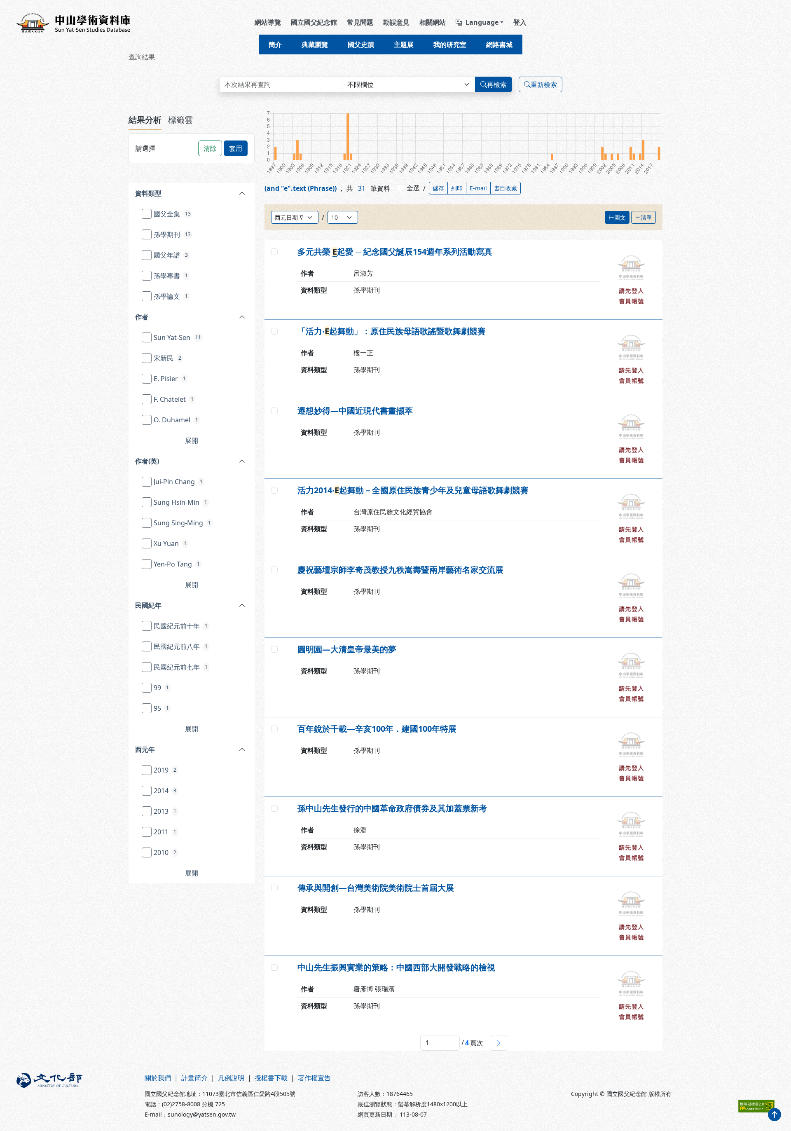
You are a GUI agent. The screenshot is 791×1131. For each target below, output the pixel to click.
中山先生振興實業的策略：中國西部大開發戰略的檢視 (396, 967)
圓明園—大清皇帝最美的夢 (346, 649)
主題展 (404, 44)
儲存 (438, 188)
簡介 (275, 44)
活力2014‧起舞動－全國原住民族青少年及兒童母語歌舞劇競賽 (413, 490)
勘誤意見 (396, 22)
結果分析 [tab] (145, 119)
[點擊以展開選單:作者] (213, 317)
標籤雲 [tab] (180, 119)
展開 (191, 440)
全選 (413, 187)
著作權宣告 (314, 1077)
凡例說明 (231, 1077)
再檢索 (497, 84)
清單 (646, 217)
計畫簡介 (194, 1077)
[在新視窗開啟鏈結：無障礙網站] (756, 1106)
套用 (235, 148)
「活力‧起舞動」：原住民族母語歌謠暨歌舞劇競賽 (391, 331)
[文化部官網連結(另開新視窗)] (75, 1096)
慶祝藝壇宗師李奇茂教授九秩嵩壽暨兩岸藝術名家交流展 (400, 570)
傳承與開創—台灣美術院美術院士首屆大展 (375, 888)
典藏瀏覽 (315, 44)
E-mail (478, 188)
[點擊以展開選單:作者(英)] (216, 461)
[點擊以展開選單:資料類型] (217, 193)
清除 (210, 148)
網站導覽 (268, 22)
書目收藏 (505, 188)
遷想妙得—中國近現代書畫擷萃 (355, 411)
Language (482, 22)
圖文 (620, 217)
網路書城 (499, 44)
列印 (457, 188)
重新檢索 (544, 84)
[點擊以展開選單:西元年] (215, 749)
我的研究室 (449, 44)
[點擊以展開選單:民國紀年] (217, 605)
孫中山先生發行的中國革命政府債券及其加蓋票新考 (392, 808)
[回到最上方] (774, 1114)
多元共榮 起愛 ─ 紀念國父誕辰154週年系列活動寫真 (394, 252)
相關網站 (432, 22)
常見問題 (360, 22)
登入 (520, 22)
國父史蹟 (361, 44)
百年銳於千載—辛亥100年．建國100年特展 (376, 729)
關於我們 (158, 1077)
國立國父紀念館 (314, 22)
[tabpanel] (192, 511)
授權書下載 (271, 1077)
